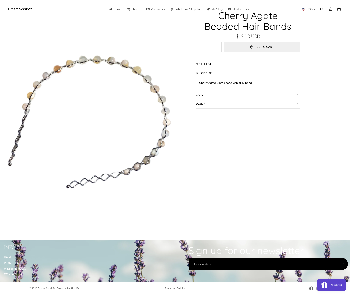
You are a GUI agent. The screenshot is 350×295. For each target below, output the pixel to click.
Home (8, 256)
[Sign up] (342, 264)
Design (200, 103)
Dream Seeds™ (46, 288)
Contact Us (13, 274)
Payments (11, 262)
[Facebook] (311, 288)
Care (199, 94)
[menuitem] (115, 9)
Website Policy (16, 268)
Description (204, 73)
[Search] (321, 9)
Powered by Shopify (68, 288)
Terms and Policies (175, 288)
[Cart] (339, 9)
